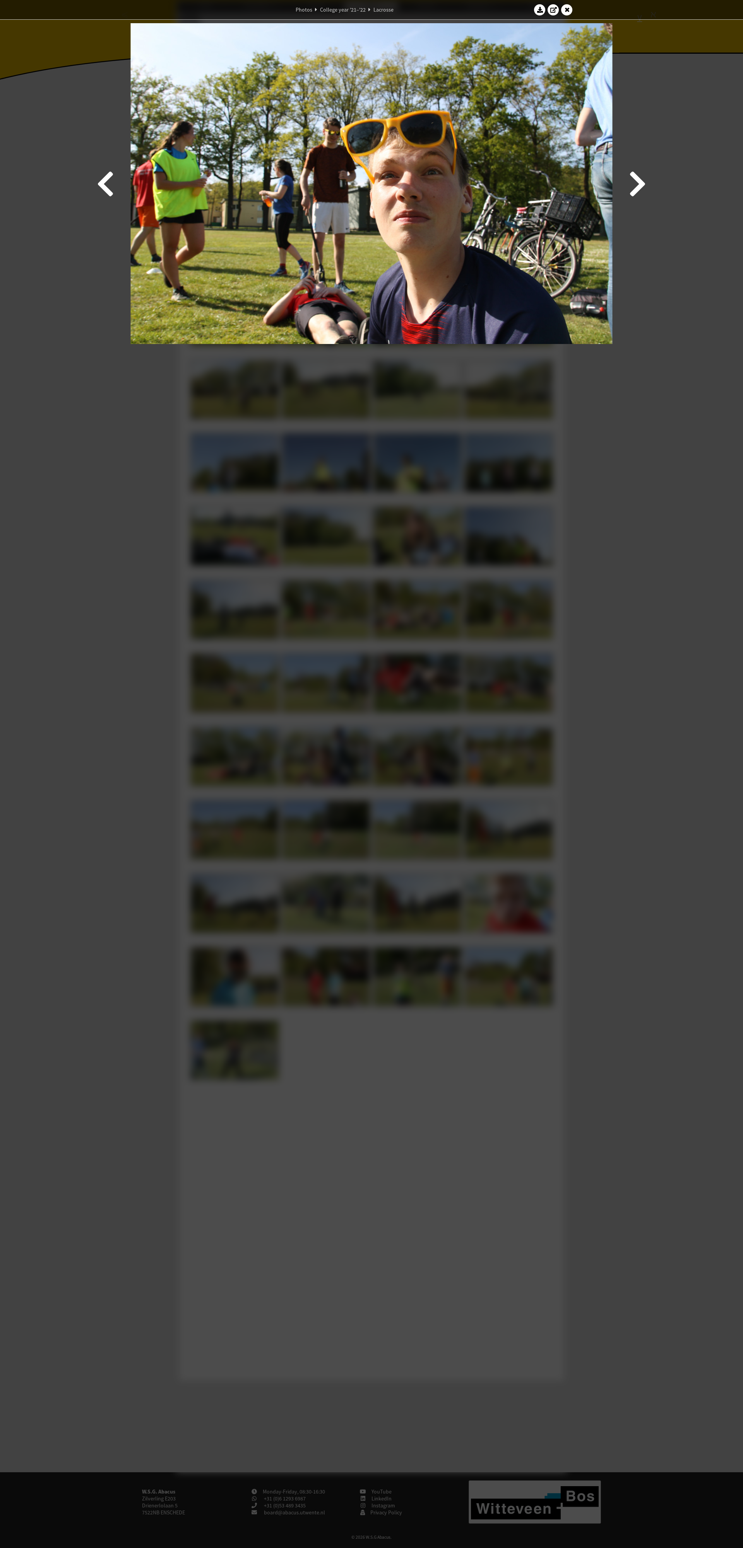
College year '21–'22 (343, 9)
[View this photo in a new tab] (553, 9)
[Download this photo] (540, 9)
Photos (304, 9)
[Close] (567, 9)
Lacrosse (383, 9)
